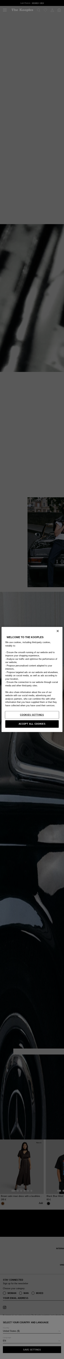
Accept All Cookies (32, 724)
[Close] (57, 631)
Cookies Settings (32, 715)
